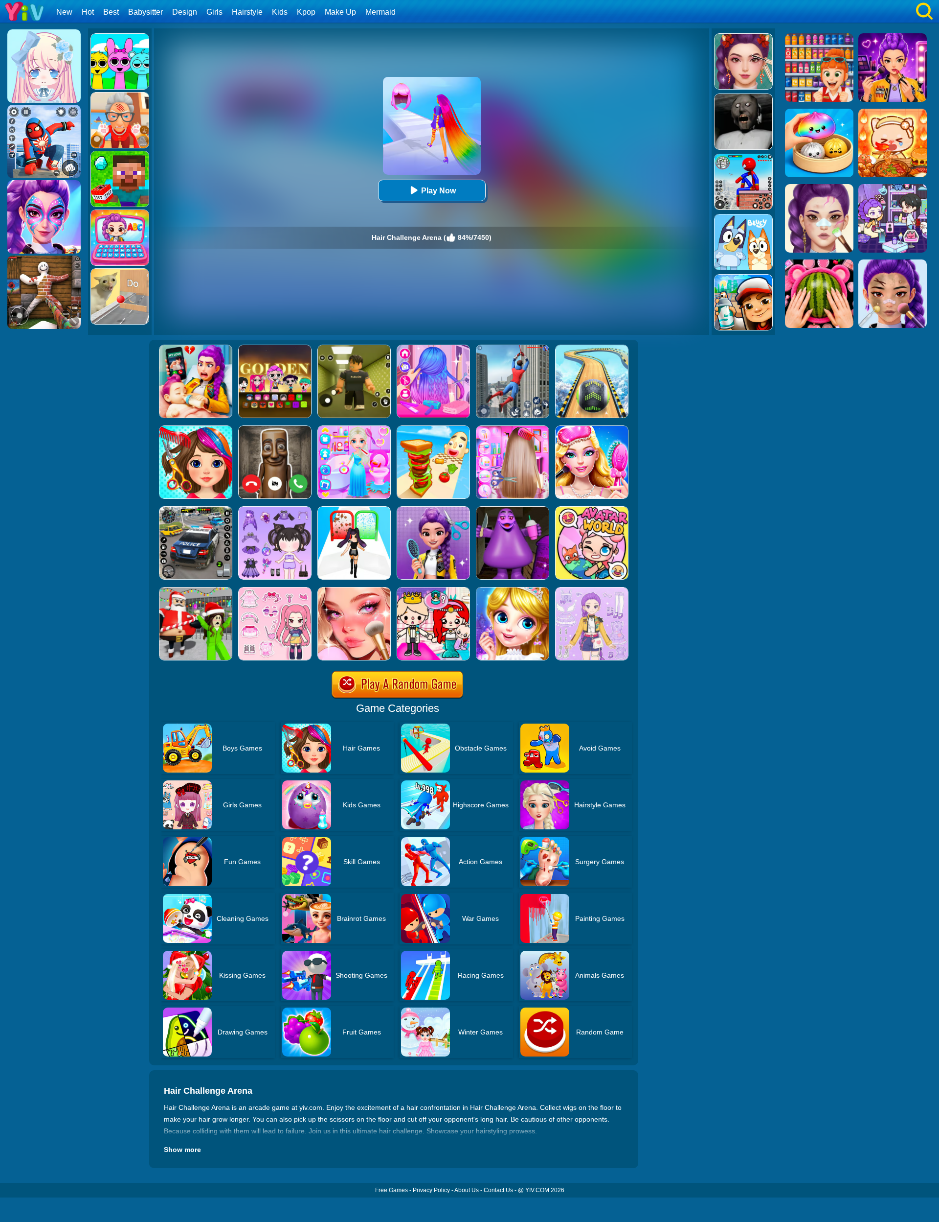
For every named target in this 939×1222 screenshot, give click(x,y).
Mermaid (380, 12)
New (64, 12)
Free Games (391, 1190)
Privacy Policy (431, 1190)
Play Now (438, 191)
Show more (182, 1149)
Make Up (340, 12)
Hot (88, 12)
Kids (280, 12)
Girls (214, 12)
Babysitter (145, 12)
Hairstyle (247, 12)
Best (111, 12)
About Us (466, 1190)
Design (184, 12)
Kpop (306, 12)
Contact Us (498, 1190)
